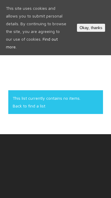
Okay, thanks (91, 28)
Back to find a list (29, 105)
